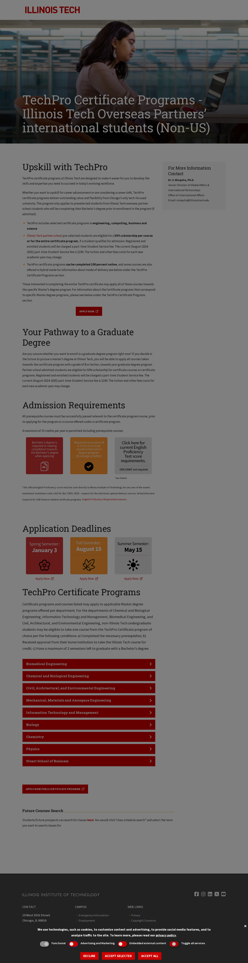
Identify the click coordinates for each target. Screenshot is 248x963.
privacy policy (166, 935)
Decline (89, 956)
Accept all (149, 956)
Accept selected (118, 956)
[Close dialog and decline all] (245, 925)
